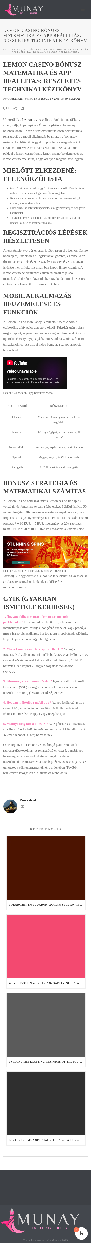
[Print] (25, 107)
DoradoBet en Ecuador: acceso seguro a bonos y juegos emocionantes (47, 904)
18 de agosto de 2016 (46, 98)
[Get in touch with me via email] (22, 807)
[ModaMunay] (43, 1220)
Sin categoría (24, 49)
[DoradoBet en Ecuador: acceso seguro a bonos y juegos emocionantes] (46, 868)
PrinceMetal (15, 98)
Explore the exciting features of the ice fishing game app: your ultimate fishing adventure (47, 1061)
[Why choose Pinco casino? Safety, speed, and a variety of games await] (46, 946)
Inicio (7, 49)
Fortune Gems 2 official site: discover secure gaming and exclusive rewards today (47, 1140)
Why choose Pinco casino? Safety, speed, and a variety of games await (47, 983)
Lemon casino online (36, 119)
